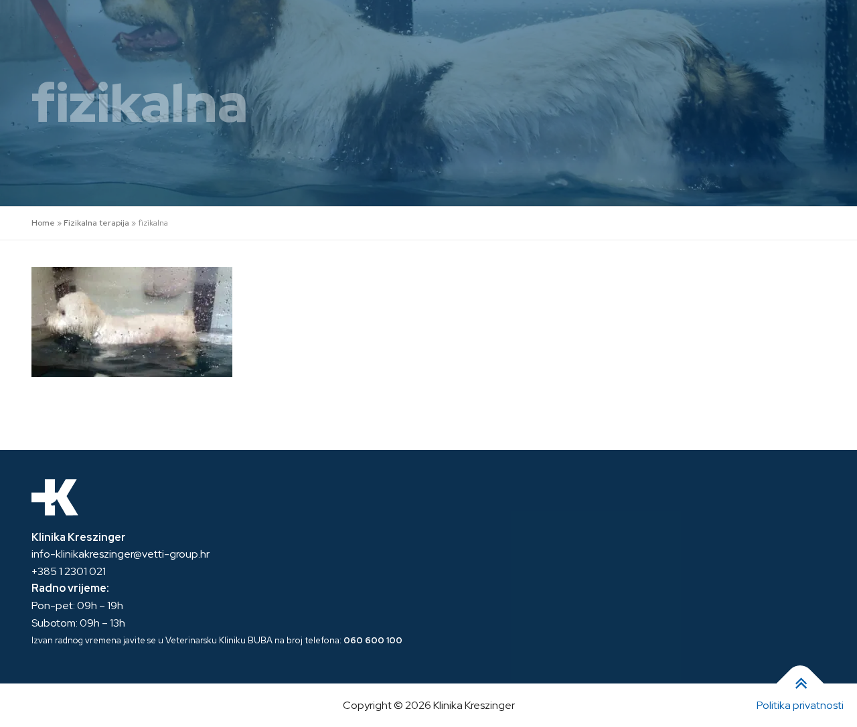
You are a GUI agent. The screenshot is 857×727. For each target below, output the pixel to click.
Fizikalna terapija (96, 223)
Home (43, 223)
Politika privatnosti (800, 705)
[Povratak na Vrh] (800, 683)
